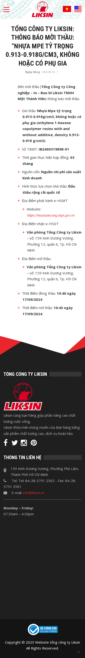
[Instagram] (24, 443)
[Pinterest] (34, 443)
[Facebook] (6, 443)
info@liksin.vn (33, 492)
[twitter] (14, 443)
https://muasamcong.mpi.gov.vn (51, 215)
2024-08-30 (48, 72)
